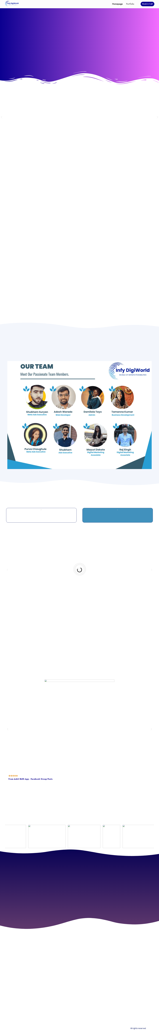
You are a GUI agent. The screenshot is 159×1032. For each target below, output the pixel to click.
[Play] (79, 570)
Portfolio (130, 3)
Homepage (117, 3)
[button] (1, 117)
